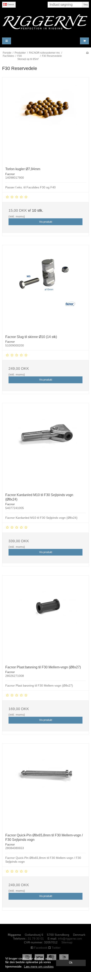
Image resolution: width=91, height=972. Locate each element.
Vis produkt (45, 221)
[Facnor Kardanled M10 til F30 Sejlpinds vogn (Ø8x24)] (45, 446)
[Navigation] (6, 41)
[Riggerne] (45, 22)
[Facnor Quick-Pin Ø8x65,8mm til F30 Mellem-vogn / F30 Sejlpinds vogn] (45, 787)
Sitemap (66, 942)
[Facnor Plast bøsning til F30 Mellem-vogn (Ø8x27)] (45, 619)
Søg (85, 4)
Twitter (56, 947)
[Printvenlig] (87, 52)
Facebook (40, 947)
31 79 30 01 (36, 938)
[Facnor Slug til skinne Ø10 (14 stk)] (45, 288)
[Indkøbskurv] (84, 41)
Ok (71, 962)
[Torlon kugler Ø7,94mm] (45, 120)
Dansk (10, 4)
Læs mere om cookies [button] (39, 966)
